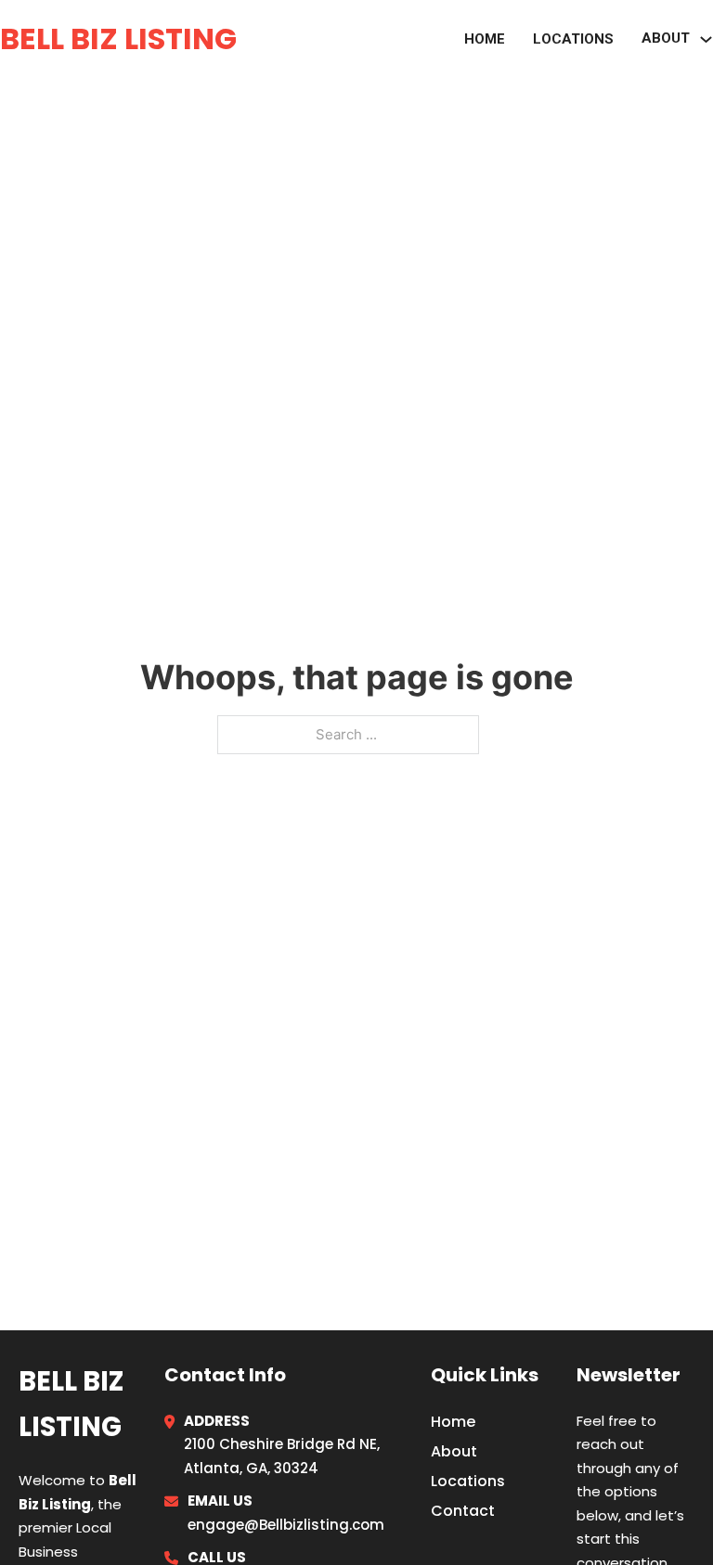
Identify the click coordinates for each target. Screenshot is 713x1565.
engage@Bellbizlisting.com (286, 1524)
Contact (463, 1510)
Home (484, 39)
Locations (573, 39)
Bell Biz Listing (118, 38)
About (454, 1451)
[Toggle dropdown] (706, 39)
